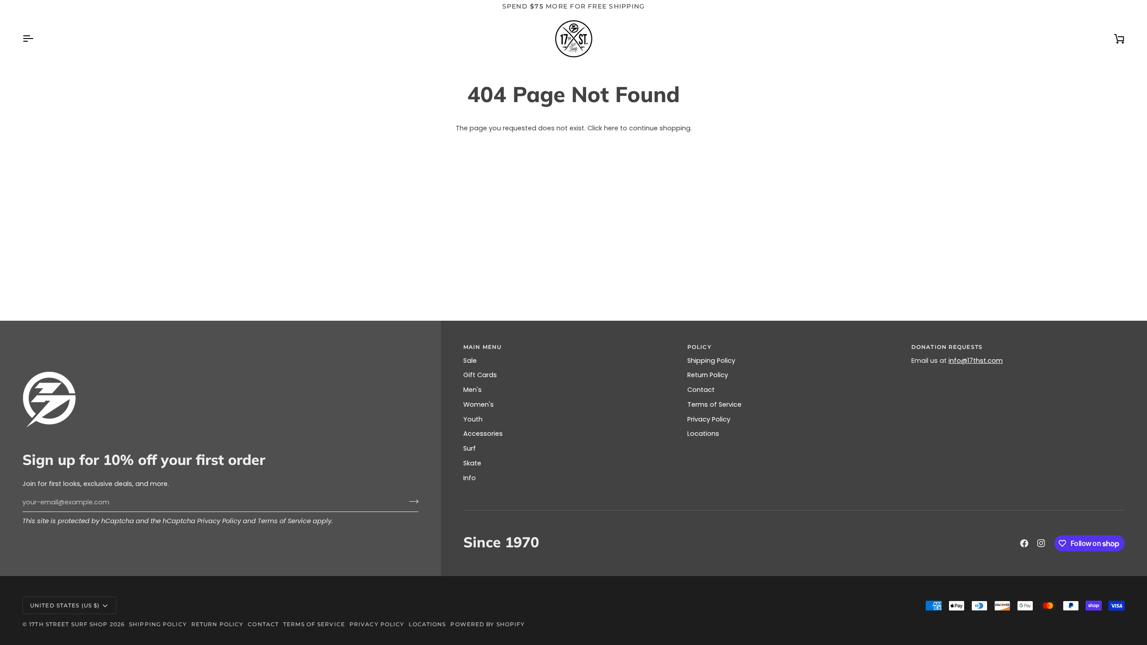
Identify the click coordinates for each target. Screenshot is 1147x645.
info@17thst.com (976, 360)
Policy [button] (699, 347)
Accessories (483, 433)
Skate (472, 463)
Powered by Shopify (487, 624)
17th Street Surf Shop (68, 624)
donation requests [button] (947, 347)
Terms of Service (284, 520)
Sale (470, 360)
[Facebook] (1024, 543)
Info (469, 477)
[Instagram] (1041, 543)
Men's (472, 389)
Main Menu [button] (482, 347)
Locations (703, 433)
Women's (478, 404)
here (611, 128)
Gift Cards (480, 374)
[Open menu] (35, 38)
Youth (473, 419)
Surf (469, 448)
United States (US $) (64, 605)
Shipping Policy (711, 360)
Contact (701, 389)
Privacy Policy (219, 520)
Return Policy (707, 374)
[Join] (411, 501)
